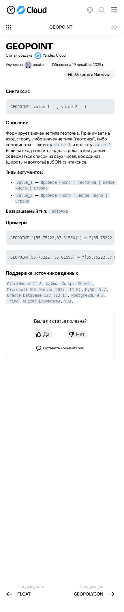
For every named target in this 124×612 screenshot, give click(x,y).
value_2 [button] (102, 144)
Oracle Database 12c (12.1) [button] (37, 295)
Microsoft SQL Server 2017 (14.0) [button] (44, 289)
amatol (38, 64)
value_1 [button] (62, 144)
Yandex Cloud (54, 55)
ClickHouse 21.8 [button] (24, 283)
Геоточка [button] (58, 211)
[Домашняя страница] (27, 9)
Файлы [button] (51, 283)
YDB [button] (67, 301)
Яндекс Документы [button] (41, 301)
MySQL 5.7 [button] (95, 289)
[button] (90, 10)
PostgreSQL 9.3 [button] (87, 295)
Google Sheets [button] (77, 283)
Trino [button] (12, 301)
